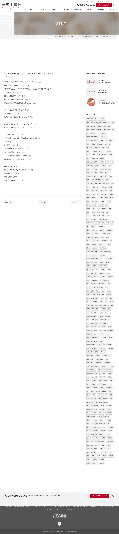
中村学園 (95, 459)
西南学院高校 (109, 442)
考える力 (95, 248)
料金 (103, 148)
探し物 (93, 212)
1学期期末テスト (91, 370)
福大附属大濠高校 (99, 442)
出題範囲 (107, 316)
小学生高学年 (98, 363)
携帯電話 (103, 269)
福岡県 (106, 402)
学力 (97, 201)
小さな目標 (106, 305)
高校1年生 (103, 352)
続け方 (106, 323)
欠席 (95, 413)
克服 (93, 320)
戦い (107, 212)
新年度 (107, 162)
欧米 (100, 219)
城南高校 (89, 445)
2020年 (98, 180)
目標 (93, 180)
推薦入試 (89, 341)
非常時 (108, 201)
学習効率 (104, 208)
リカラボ (89, 284)
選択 (98, 216)
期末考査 (108, 291)
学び (95, 452)
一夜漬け (104, 456)
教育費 (107, 273)
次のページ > (76, 202)
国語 (100, 381)
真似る (101, 273)
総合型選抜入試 (100, 434)
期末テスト (97, 277)
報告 (106, 302)
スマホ (97, 269)
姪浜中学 (97, 165)
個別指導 (97, 148)
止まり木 (101, 205)
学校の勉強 (109, 388)
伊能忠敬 (94, 244)
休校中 (89, 151)
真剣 (94, 395)
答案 (88, 384)
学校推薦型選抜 (91, 416)
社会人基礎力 (103, 248)
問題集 (103, 366)
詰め (101, 330)
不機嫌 (106, 266)
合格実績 (102, 463)
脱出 (109, 309)
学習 (98, 456)
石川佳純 (89, 452)
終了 (112, 162)
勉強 (106, 173)
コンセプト (101, 119)
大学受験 (105, 399)
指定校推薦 (106, 183)
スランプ (89, 312)
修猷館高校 (102, 438)
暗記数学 (97, 291)
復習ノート (102, 420)
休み (102, 140)
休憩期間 (96, 352)
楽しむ (107, 205)
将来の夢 (104, 187)
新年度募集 (90, 402)
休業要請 (111, 194)
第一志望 (106, 424)
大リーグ (89, 427)
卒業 (110, 165)
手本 (96, 273)
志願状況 (96, 406)
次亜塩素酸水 (90, 259)
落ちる (89, 187)
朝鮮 (107, 237)
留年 (98, 187)
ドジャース (97, 427)
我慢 (88, 198)
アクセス (103, 133)
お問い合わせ (104, 137)
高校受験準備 (107, 363)
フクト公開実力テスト (99, 284)
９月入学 (89, 219)
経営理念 (108, 409)
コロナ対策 (97, 223)
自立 (96, 359)
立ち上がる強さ (107, 169)
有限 (106, 298)
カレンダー (99, 323)
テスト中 (89, 327)
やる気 (107, 320)
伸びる (89, 395)
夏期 (94, 294)
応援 (94, 287)
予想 (100, 399)
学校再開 (105, 219)
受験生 (89, 388)
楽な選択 (89, 399)
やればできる (107, 345)
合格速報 (104, 338)
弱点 (88, 320)
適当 (97, 320)
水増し (101, 302)
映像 (98, 294)
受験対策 (97, 366)
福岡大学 (102, 459)
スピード (101, 452)
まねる (89, 438)
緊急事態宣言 (100, 226)
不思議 (103, 277)
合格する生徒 (90, 298)
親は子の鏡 (107, 251)
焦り (106, 312)
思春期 (94, 266)
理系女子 (99, 416)
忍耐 (111, 399)
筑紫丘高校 (90, 442)
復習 (106, 452)
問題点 (101, 173)
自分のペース (102, 244)
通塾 (109, 244)
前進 (95, 334)
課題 (88, 201)
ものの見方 (97, 327)
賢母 (111, 395)
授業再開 (93, 226)
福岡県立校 (105, 241)
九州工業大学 (90, 434)
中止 (103, 151)
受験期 (103, 327)
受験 (88, 180)
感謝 (88, 424)
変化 (94, 208)
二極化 (102, 201)
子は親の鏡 (105, 155)
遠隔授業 (89, 262)
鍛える (109, 327)
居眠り (110, 370)
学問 (101, 251)
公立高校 (89, 406)
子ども (89, 216)
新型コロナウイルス (92, 230)
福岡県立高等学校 (91, 316)
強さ (94, 216)
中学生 (106, 191)
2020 (88, 158)
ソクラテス (97, 234)
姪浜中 (98, 373)
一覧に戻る (43, 202)
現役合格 (97, 391)
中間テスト (90, 366)
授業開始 (104, 391)
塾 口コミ (90, 148)
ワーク (111, 302)
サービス (89, 133)
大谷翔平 (104, 427)
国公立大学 (95, 158)
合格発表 (102, 158)
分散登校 (89, 223)
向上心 (102, 237)
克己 (98, 212)
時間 (102, 298)
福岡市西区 (90, 119)
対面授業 (89, 277)
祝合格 (110, 338)
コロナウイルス (109, 140)
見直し (89, 420)
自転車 (89, 381)
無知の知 (89, 234)
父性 (104, 255)
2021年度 (94, 348)
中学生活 (98, 355)
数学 (103, 445)
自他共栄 (102, 230)
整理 (110, 208)
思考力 (89, 248)
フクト (89, 155)
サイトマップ (67, 510)
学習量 (102, 406)
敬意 (98, 241)
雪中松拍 (89, 330)
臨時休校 (107, 144)
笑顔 (97, 309)
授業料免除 (110, 277)
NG (101, 259)
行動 (103, 216)
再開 (111, 241)
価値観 (97, 237)
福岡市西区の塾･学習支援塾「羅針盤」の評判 (98, 126)
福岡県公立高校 (98, 341)
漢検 (103, 291)
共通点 (101, 262)
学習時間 (111, 456)
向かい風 (101, 334)
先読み (107, 262)
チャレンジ (90, 183)
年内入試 (101, 413)
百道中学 (104, 165)
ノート (89, 287)
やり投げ (96, 431)
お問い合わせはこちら (104, 5)
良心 (109, 420)
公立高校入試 (101, 348)
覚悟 (111, 381)
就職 (112, 183)
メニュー (96, 133)
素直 (88, 191)
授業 (98, 194)
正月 (110, 384)
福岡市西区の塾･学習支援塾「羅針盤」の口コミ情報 (100, 122)
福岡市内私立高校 (108, 330)
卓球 (109, 449)
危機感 (95, 330)
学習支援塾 (100, 287)
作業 (99, 370)
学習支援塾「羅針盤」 (93, 137)
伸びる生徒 (100, 395)
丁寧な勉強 (90, 305)
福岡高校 (110, 438)
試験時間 (105, 381)
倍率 (88, 348)
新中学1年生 (98, 183)
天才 (103, 294)
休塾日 (89, 294)
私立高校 (95, 388)
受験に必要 (90, 251)
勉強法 (95, 262)
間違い (93, 456)
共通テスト (90, 173)
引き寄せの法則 (106, 234)
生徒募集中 (110, 348)
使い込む (89, 205)
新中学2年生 (90, 355)
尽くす (93, 198)
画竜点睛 (108, 151)
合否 (107, 216)
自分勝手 (103, 309)
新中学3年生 (105, 355)
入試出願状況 (98, 402)
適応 (98, 208)
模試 (94, 155)
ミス (106, 334)
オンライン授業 (108, 259)
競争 (103, 212)
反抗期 (100, 266)
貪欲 (97, 298)
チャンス (96, 312)
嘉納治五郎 (109, 230)
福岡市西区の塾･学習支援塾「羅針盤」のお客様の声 (100, 130)
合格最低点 (90, 165)
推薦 (94, 187)
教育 (102, 198)
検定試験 (110, 431)
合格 (111, 155)
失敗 (88, 309)
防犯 (109, 269)
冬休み (104, 384)
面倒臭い (89, 176)
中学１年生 (90, 255)
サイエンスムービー (97, 280)
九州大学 (95, 438)
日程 (98, 155)
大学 (111, 176)
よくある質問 (94, 302)
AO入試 (108, 434)
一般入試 (89, 352)
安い (107, 148)
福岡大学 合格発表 (92, 463)
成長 (103, 223)
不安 (102, 312)
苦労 (106, 395)
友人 (88, 169)
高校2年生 (89, 363)
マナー (94, 381)
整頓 (88, 212)
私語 (102, 320)
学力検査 (101, 316)
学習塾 (111, 198)
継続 (88, 244)
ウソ (93, 424)
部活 (111, 191)
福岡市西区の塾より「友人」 (94, 345)
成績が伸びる (90, 373)
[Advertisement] (59, 52)
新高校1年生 (90, 359)
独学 (97, 259)
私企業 (95, 449)
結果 (112, 223)
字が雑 (93, 384)
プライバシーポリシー (93, 140)
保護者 (89, 194)
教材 (95, 205)
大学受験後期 (96, 151)
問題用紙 (108, 294)
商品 (88, 280)
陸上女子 (89, 431)
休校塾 (93, 144)
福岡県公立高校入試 (92, 162)
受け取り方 (90, 237)
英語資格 (103, 431)
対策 (96, 173)
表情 (93, 309)
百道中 (103, 373)
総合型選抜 (108, 413)
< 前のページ (9, 202)
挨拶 (94, 194)
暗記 (109, 284)
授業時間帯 (102, 377)
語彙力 (97, 191)
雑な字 (99, 384)
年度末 (101, 162)
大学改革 (102, 409)
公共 (101, 449)
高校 (107, 359)
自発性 (89, 208)
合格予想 (106, 416)
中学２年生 (98, 255)
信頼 (92, 391)
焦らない (110, 373)
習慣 (106, 287)
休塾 (93, 201)
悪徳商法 (89, 449)
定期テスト (110, 366)
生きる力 (89, 241)
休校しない (100, 144)
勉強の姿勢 (90, 291)
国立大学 (108, 406)
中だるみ (95, 420)
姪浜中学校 (98, 305)
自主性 (101, 359)
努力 (112, 305)
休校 (88, 144)
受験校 (100, 176)
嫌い (95, 176)
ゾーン (89, 459)
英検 (111, 298)
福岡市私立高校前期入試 (93, 338)
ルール (95, 409)
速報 (107, 180)
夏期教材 (106, 280)
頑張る (109, 377)
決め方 (106, 176)
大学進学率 (97, 445)
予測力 (89, 266)
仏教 (88, 456)
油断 (110, 391)
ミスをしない (90, 377)
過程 (107, 223)
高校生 (110, 187)
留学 (95, 219)
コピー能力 (90, 273)
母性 (106, 198)
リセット (89, 413)
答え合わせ (90, 269)
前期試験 (89, 409)
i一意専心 (102, 388)
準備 (93, 169)
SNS (105, 449)
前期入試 (89, 334)
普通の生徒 (99, 424)
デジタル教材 (90, 323)
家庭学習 (104, 370)
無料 (96, 251)
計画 (95, 399)
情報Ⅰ (108, 445)
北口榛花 (111, 427)
